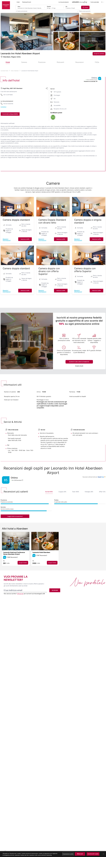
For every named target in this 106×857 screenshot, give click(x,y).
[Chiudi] (103, 854)
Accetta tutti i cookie (93, 854)
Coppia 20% (62, 491)
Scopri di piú (79, 366)
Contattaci (3, 107)
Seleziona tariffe (25, 239)
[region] (53, 854)
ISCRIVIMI (55, 590)
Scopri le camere (99, 53)
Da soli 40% (49, 491)
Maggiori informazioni (7, 239)
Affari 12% (102, 491)
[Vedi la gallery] (15, 541)
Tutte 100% (75, 491)
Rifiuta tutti (80, 854)
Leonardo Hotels (4, 70)
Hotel (18, 2)
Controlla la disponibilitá (10, 114)
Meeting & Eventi (26, 2)
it (102, 2)
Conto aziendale (95, 2)
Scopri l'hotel (23, 562)
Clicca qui (20, 593)
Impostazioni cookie (68, 854)
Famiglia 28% (89, 491)
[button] (17, 206)
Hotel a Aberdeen (15, 70)
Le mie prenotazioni (64, 2)
